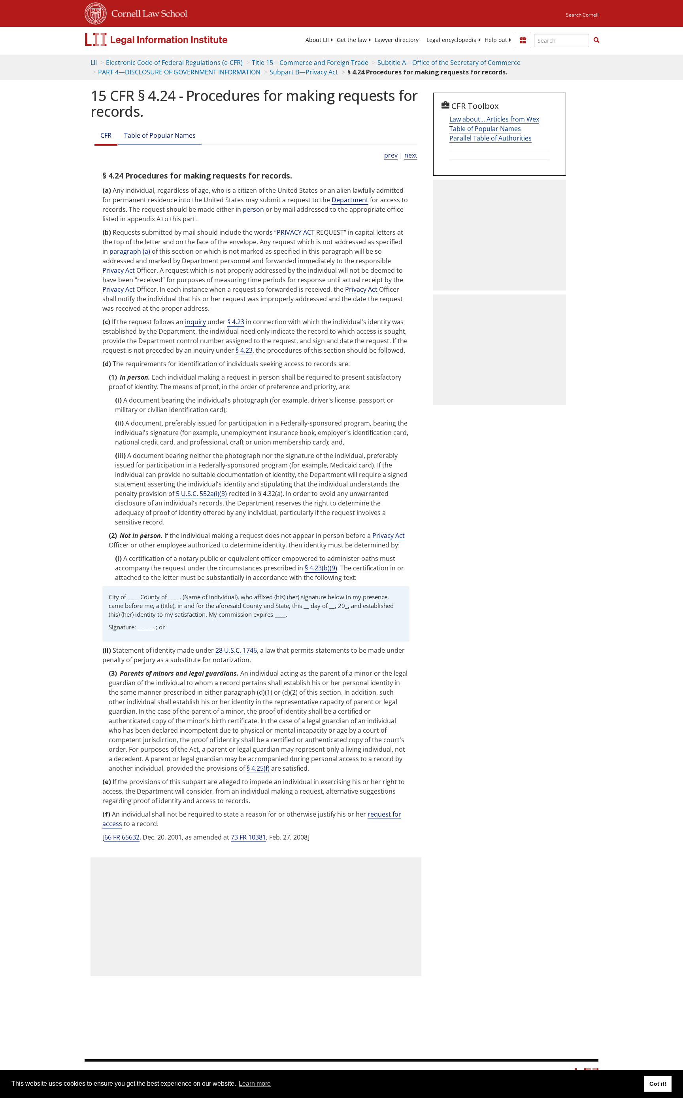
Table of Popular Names (160, 135)
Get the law (352, 40)
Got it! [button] (657, 1084)
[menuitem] (317, 40)
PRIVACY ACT (296, 232)
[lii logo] (173, 39)
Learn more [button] (255, 1083)
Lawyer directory (397, 40)
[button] (596, 40)
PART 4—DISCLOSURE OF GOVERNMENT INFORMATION (179, 72)
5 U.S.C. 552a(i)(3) (201, 493)
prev (391, 155)
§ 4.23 (235, 321)
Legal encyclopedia (451, 40)
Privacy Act (118, 270)
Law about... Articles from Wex (494, 119)
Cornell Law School (147, 12)
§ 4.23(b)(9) (321, 568)
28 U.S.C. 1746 (236, 650)
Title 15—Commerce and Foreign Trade (310, 62)
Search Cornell (582, 14)
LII (94, 62)
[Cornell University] (96, 12)
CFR (105, 135)
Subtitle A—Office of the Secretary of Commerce (449, 62)
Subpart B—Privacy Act (304, 72)
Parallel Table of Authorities (490, 138)
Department (350, 200)
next (410, 155)
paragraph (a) (129, 251)
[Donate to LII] (523, 40)
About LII (317, 40)
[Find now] (596, 40)
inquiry (195, 321)
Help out (496, 40)
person (253, 209)
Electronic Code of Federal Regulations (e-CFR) (174, 62)
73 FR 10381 (248, 837)
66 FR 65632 (122, 837)
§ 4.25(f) (258, 768)
